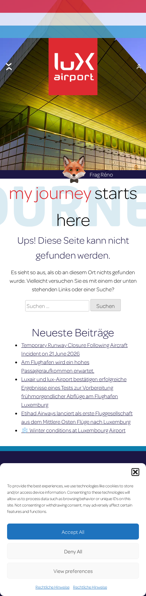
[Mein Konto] (139, 67)
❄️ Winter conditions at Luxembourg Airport (73, 430)
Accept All (73, 532)
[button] (135, 472)
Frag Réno (101, 174)
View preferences (73, 571)
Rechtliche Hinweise (52, 587)
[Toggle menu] (9, 66)
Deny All (73, 551)
